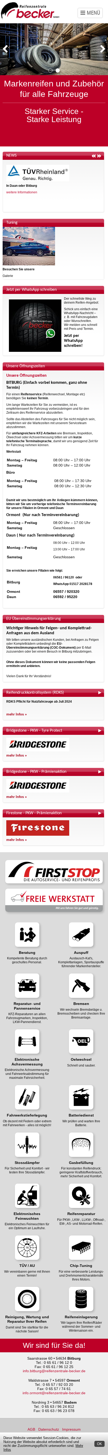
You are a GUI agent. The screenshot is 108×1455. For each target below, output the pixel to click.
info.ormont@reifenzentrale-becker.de (54, 1393)
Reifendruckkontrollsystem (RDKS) (35, 693)
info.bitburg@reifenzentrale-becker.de (54, 1371)
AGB (31, 1429)
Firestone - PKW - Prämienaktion (34, 813)
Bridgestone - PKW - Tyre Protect (34, 731)
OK (99, 1444)
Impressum (71, 1429)
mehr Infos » (16, 714)
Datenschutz (48, 1429)
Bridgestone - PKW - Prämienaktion (36, 772)
